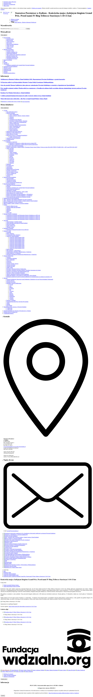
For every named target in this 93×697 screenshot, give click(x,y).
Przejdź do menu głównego (9, 1)
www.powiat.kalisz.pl (8, 446)
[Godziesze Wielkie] (37, 670)
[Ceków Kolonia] (25, 670)
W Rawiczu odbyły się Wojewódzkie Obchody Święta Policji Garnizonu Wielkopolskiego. (27, 82)
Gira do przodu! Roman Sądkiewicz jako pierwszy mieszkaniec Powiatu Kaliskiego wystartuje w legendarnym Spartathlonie (38, 85)
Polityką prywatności (36, 8)
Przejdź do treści (7, 3)
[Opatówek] (80, 670)
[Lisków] (62, 670)
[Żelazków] (28, 671)
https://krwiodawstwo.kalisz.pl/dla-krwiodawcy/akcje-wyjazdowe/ (64, 693)
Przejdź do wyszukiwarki (9, 4)
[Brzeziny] (14, 670)
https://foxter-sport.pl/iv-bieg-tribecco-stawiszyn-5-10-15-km (23, 606)
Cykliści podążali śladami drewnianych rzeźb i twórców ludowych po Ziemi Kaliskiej (26, 95)
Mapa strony (6, 5)
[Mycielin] (71, 670)
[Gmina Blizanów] (5, 670)
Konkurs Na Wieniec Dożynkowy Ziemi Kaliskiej (15, 93)
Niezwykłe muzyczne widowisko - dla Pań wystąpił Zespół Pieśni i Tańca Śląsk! (24, 98)
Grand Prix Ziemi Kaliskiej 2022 (11, 575)
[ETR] (10, 101)
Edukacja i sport (7, 572)
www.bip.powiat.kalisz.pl (20, 446)
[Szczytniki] (19, 671)
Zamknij (89, 8)
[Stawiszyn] (7, 671)
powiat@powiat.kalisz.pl (12, 530)
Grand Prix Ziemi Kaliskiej (9, 573)
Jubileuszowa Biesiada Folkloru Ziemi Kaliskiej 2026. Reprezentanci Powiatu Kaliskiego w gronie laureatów (33, 79)
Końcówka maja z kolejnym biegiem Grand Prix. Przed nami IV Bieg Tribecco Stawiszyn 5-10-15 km (26, 576)
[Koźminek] (51, 670)
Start (4, 571)
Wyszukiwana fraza (5, 28)
